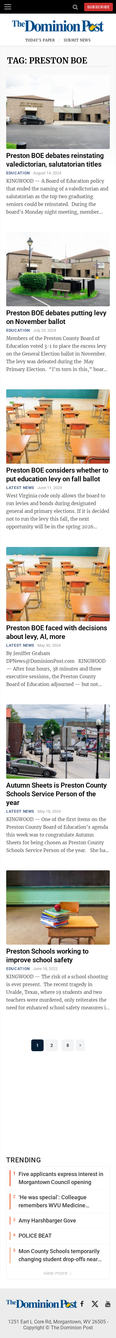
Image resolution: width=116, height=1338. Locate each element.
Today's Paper (40, 40)
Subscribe (98, 7)
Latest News (20, 487)
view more (56, 1273)
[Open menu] (7, 6)
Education (18, 173)
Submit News (77, 40)
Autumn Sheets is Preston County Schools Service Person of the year (56, 794)
